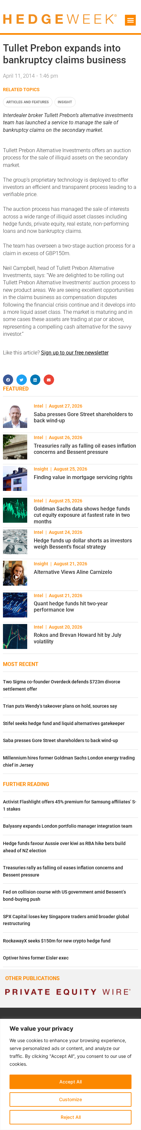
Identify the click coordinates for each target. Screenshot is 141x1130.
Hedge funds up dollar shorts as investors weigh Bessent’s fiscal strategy (83, 543)
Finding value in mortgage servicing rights (83, 477)
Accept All (70, 1081)
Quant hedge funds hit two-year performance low (71, 606)
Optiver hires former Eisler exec (36, 958)
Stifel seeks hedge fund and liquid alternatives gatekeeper (64, 723)
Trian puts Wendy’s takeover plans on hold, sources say (60, 706)
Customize (70, 1099)
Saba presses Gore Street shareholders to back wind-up (60, 740)
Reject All (71, 1117)
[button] (130, 20)
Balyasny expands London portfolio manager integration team (67, 826)
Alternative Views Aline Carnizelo (73, 572)
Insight (65, 102)
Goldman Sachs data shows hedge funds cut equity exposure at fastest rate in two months (82, 515)
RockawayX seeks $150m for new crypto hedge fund (57, 941)
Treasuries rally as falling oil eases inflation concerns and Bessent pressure (85, 449)
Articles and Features (27, 102)
